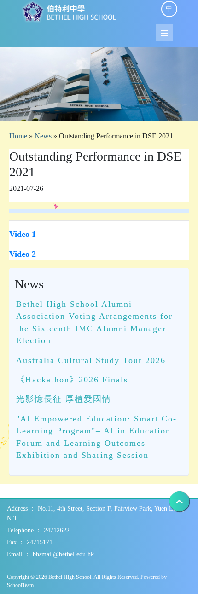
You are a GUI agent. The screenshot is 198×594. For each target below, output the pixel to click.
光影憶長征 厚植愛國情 (63, 399)
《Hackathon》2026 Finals (72, 379)
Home (18, 136)
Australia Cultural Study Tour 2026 (91, 360)
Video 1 (22, 234)
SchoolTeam (20, 585)
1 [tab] (99, 110)
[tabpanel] (99, 84)
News (43, 136)
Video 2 (22, 254)
